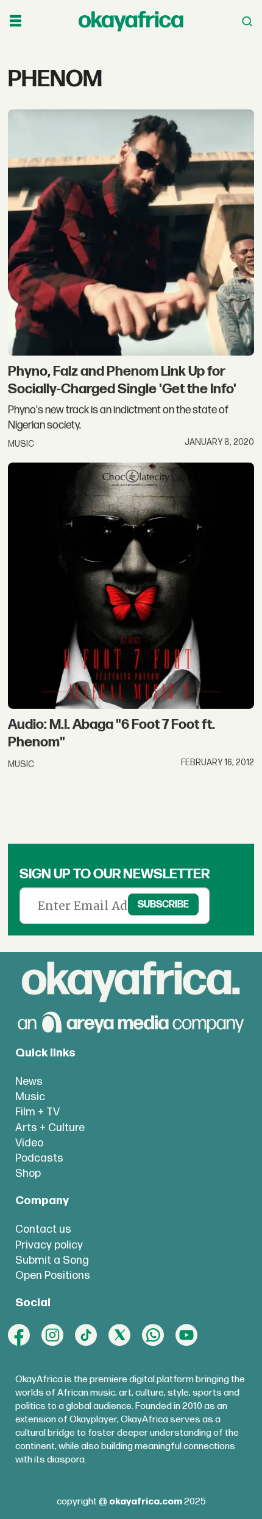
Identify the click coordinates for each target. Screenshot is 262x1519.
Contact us (43, 1229)
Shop (28, 1173)
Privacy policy (49, 1245)
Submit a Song (52, 1260)
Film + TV (37, 1112)
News (29, 1081)
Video (29, 1143)
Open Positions (52, 1275)
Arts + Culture (50, 1127)
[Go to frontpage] (131, 21)
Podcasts (39, 1158)
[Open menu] (15, 21)
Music (30, 1096)
